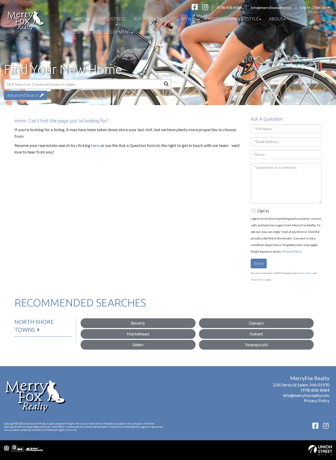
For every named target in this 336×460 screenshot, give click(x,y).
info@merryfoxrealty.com (271, 7)
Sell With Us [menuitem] (183, 19)
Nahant (256, 333)
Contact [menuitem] (150, 32)
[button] (166, 84)
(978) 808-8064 (229, 7)
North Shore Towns (34, 325)
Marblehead (138, 333)
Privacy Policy (291, 251)
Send (258, 263)
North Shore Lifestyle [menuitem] (233, 19)
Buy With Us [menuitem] (147, 19)
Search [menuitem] (79, 19)
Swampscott (256, 344)
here (95, 145)
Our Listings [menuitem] (111, 19)
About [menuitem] (276, 19)
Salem (138, 344)
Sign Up (320, 7)
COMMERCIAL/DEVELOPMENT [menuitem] (100, 32)
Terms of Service (258, 279)
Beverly (138, 322)
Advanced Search (23, 95)
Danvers (256, 322)
